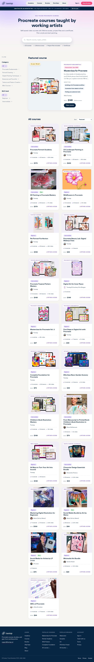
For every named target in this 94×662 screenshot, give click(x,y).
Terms (79, 641)
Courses (39, 3)
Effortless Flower (65, 644)
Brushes (47, 3)
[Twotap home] (8, 3)
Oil (60, 641)
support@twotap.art (7, 642)
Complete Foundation (48, 644)
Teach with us (81, 638)
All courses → (46, 647)
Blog (26, 647)
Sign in (77, 3)
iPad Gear (56, 3)
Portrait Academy (47, 638)
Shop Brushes (87, 3)
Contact (90, 658)
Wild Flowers (46, 641)
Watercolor (63, 635)
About (64, 3)
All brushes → (64, 647)
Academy (31, 3)
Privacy (79, 644)
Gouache (62, 638)
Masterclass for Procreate (49, 635)
